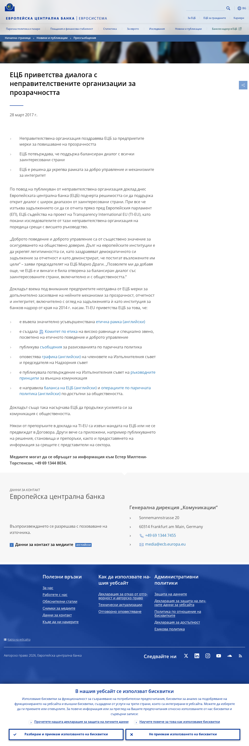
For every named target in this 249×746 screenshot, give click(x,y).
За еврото (133, 29)
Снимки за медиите (59, 608)
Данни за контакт (57, 615)
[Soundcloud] (229, 655)
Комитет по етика (61, 332)
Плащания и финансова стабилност (71, 29)
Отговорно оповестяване (119, 612)
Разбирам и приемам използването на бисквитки (66, 734)
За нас (48, 588)
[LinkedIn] (197, 655)
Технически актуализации (120, 605)
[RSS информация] (240, 655)
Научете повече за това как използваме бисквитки (179, 722)
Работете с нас (55, 595)
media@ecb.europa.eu (165, 545)
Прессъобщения (85, 38)
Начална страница (18, 38)
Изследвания (157, 29)
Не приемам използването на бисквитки (183, 734)
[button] (234, 8)
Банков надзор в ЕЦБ (224, 29)
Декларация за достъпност (177, 622)
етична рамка (109, 322)
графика (49, 357)
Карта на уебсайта (19, 639)
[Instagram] (207, 655)
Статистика (110, 29)
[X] (186, 655)
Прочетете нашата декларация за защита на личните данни (81, 722)
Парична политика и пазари (23, 29)
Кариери (239, 18)
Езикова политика (169, 629)
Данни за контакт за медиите (44, 545)
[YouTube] (218, 655)
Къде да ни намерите (61, 622)
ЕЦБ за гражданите (214, 18)
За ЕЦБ (192, 18)
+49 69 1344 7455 (160, 536)
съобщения (51, 347)
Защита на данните (170, 594)
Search (228, 8)
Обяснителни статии (60, 601)
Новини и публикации (188, 29)
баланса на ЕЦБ (58, 388)
